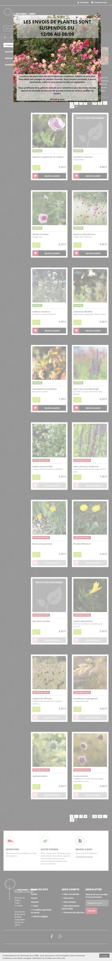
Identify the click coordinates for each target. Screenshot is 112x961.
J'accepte (104, 955)
